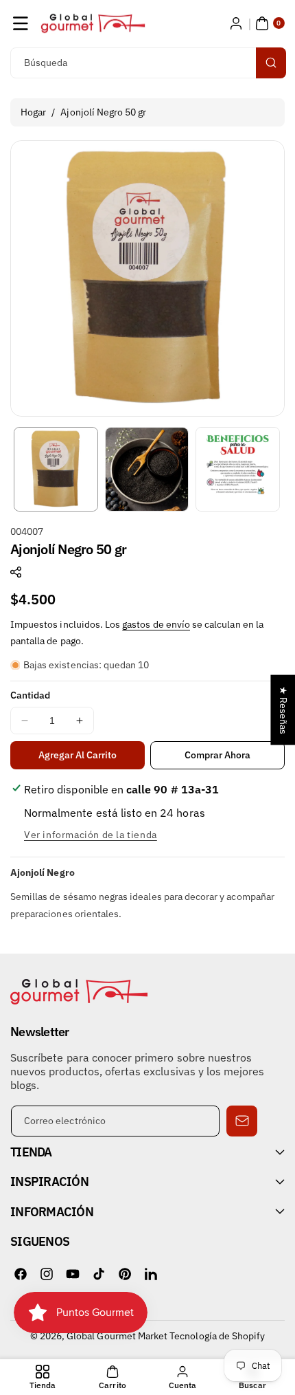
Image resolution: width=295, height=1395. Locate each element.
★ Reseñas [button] (283, 709)
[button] (20, 23)
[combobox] (147, 62)
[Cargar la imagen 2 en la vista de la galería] (147, 469)
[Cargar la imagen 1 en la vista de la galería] (56, 469)
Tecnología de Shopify (217, 1336)
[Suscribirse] (241, 1121)
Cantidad (30, 695)
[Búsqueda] (271, 62)
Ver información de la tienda (90, 834)
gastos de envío (156, 624)
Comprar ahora (218, 755)
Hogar (33, 112)
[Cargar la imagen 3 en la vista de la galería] (238, 469)
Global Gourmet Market (117, 1336)
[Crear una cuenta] (236, 23)
